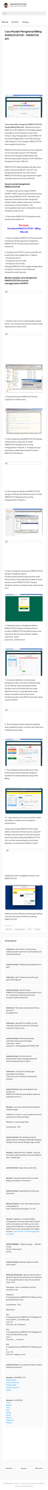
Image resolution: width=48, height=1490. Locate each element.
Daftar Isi (15, 22)
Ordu (8, 1402)
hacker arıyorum (12, 1382)
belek (8, 1390)
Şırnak (8, 1412)
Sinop (8, 1415)
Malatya (9, 1422)
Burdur (9, 1405)
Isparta (9, 1417)
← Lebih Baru (8, 1468)
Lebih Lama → (39, 1468)
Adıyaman (10, 1420)
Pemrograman (20, 929)
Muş (7, 1410)
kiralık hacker (11, 1380)
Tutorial (37, 929)
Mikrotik (9, 929)
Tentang (25, 22)
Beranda (5, 22)
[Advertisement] (24, 66)
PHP (29, 929)
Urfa (8, 1407)
